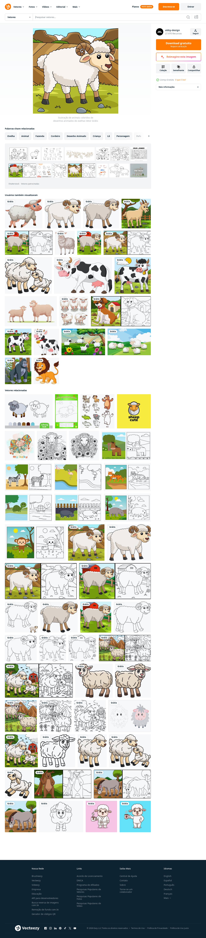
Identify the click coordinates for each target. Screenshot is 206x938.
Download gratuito (178, 44)
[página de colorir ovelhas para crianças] (52, 648)
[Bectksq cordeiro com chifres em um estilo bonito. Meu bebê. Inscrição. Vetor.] (20, 446)
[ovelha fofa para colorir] (129, 716)
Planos (135, 6)
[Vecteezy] (8, 7)
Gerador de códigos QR (44, 914)
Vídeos (45, 6)
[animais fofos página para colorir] (97, 411)
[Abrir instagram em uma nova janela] (50, 928)
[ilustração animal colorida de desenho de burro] (20, 816)
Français (168, 893)
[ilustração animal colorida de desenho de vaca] (133, 275)
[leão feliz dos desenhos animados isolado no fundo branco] (46, 371)
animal (25, 136)
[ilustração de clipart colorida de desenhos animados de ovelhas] (63, 213)
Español (168, 880)
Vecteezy (36, 880)
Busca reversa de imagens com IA (45, 904)
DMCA (80, 880)
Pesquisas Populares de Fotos (89, 897)
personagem (123, 136)
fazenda (40, 136)
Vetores (17, 6)
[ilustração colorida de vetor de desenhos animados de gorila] (18, 371)
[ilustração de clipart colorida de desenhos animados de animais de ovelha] (28, 275)
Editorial (60, 6)
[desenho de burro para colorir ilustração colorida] (122, 784)
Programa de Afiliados (88, 884)
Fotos (32, 6)
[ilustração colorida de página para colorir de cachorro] (121, 311)
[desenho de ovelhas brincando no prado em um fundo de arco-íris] (83, 342)
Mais (75, 6)
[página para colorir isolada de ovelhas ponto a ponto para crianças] (21, 617)
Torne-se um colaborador (126, 890)
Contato (124, 880)
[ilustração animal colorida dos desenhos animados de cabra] (136, 213)
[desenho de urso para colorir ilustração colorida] (62, 784)
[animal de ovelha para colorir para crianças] (55, 716)
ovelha (11, 136)
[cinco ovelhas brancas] (74, 311)
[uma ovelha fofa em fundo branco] (23, 213)
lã (108, 136)
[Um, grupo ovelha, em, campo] (129, 342)
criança (97, 136)
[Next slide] (146, 136)
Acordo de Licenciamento (89, 876)
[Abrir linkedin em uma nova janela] (55, 928)
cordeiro (55, 136)
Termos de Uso (138, 928)
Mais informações (167, 87)
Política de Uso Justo (179, 928)
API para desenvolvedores (45, 898)
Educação (36, 893)
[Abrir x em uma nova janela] (70, 928)
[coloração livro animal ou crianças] (126, 446)
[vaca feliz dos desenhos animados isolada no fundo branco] (46, 342)
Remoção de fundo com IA (45, 909)
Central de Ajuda (128, 876)
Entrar (191, 6)
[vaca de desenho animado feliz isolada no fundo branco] (83, 275)
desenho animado (76, 136)
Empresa (36, 889)
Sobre (123, 884)
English (167, 876)
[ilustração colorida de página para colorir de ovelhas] (29, 243)
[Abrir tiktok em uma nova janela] (65, 928)
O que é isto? (180, 80)
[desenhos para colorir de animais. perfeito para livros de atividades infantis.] (66, 411)
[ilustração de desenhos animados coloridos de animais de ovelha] (21, 716)
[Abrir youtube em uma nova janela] (75, 928)
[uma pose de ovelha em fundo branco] (65, 243)
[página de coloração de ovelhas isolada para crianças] (132, 617)
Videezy (35, 884)
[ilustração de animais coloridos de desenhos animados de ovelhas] (89, 243)
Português (169, 884)
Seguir (196, 33)
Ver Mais (138, 170)
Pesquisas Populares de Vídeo (89, 904)
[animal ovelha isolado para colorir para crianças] (57, 750)
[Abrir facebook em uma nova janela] (45, 928)
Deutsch (168, 889)
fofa (138, 136)
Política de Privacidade (157, 928)
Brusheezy (37, 876)
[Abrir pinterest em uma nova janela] (60, 928)
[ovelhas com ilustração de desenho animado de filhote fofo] (31, 311)
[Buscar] (188, 17)
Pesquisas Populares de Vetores (89, 890)
